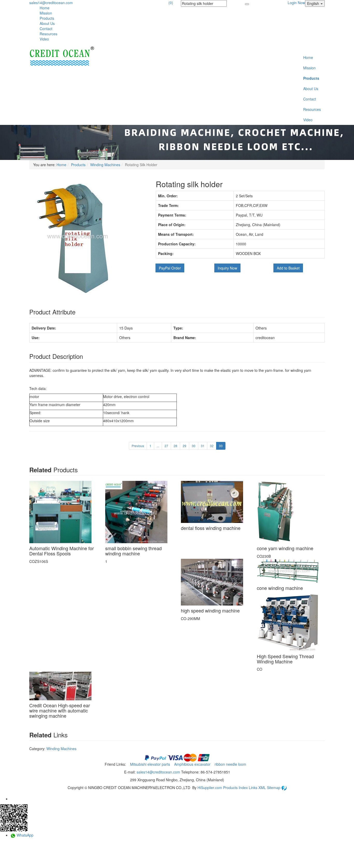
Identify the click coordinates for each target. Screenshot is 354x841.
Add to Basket (288, 268)
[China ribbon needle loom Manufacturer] (61, 56)
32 (212, 445)
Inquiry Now (227, 268)
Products (47, 18)
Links (253, 787)
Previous (138, 445)
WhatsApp (24, 835)
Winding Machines (105, 164)
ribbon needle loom (231, 764)
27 (166, 445)
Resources (48, 33)
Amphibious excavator (192, 764)
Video (44, 39)
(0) (170, 2)
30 (193, 445)
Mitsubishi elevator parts (150, 764)
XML (262, 787)
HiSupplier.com (209, 787)
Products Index (235, 787)
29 (184, 445)
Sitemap (274, 787)
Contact (46, 28)
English (313, 3)
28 (175, 445)
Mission (46, 13)
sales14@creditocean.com (51, 2)
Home (44, 7)
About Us (47, 23)
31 (202, 445)
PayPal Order (170, 268)
